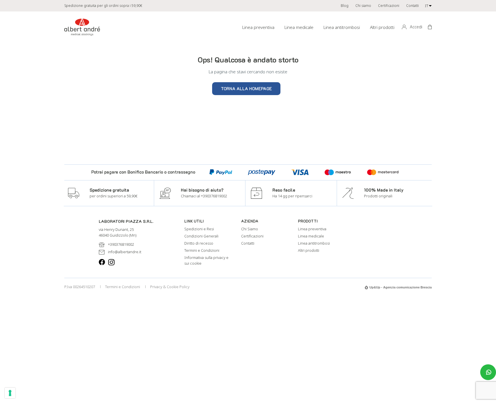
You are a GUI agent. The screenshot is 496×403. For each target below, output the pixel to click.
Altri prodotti (382, 27)
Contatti (412, 5)
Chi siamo (363, 5)
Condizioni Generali (201, 236)
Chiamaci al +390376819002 (204, 195)
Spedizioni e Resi (199, 228)
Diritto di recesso (198, 243)
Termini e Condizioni (201, 250)
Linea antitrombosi (341, 27)
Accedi (416, 27)
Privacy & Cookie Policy (169, 286)
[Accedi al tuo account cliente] (404, 27)
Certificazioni (388, 5)
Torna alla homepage (246, 88)
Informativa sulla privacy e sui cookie (206, 260)
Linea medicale (298, 27)
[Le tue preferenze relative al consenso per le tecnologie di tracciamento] (10, 393)
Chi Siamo (249, 228)
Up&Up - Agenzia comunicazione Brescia (400, 287)
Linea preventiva (258, 27)
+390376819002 (121, 244)
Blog (344, 5)
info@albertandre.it (124, 251)
